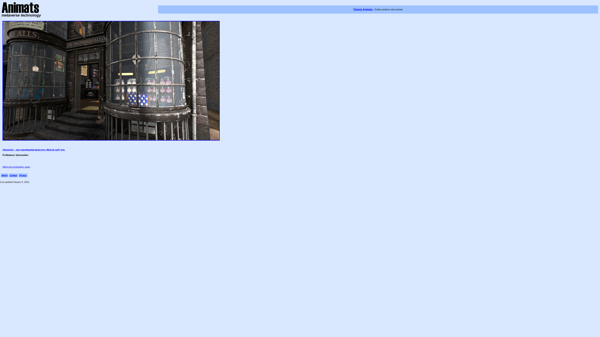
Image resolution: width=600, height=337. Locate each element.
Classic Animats (363, 9)
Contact (13, 175)
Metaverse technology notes (16, 167)
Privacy (23, 175)
